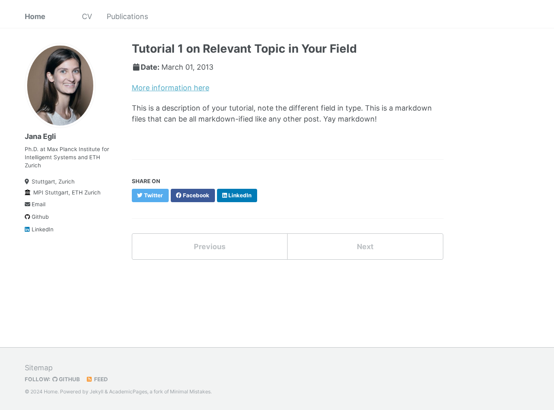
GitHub (69, 379)
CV (87, 16)
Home (35, 16)
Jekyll (96, 392)
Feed (100, 379)
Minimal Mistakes (190, 392)
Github (40, 217)
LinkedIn (43, 229)
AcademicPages (128, 392)
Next (365, 246)
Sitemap (39, 367)
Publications (127, 16)
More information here (170, 87)
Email (38, 204)
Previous (209, 246)
